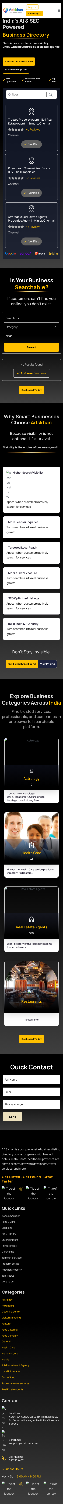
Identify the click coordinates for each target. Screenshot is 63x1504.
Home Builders (10, 1353)
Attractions (8, 1305)
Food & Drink (8, 1221)
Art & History (9, 1233)
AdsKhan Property (12, 1269)
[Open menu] (59, 10)
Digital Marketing (11, 1317)
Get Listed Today (31, 390)
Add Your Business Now (19, 61)
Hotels (5, 1359)
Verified (34, 144)
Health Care (8, 1347)
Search (50, 94)
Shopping (7, 1227)
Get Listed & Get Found (22, 663)
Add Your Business (33, 373)
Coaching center (11, 1311)
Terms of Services (12, 1257)
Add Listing (33, 13)
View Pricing (47, 663)
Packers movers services (15, 1383)
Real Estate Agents (12, 1389)
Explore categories (16, 69)
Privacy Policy (9, 1245)
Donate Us (7, 1281)
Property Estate (10, 1263)
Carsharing (8, 1251)
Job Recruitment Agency (16, 1365)
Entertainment (10, 1239)
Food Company (10, 1335)
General (6, 1341)
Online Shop (8, 1377)
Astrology (7, 1299)
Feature (6, 1323)
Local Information (11, 1371)
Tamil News (8, 1275)
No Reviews (33, 129)
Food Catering (10, 1329)
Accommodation (11, 1216)
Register (32, 7)
